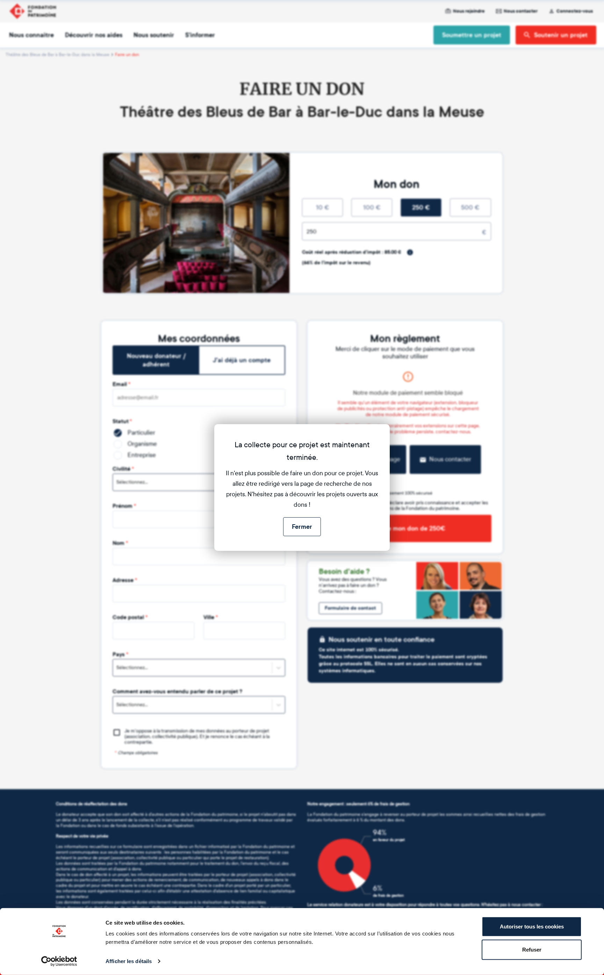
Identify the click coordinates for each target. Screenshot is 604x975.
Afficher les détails (129, 961)
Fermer (302, 526)
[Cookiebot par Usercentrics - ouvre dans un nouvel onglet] (59, 961)
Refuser (531, 949)
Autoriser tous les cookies (532, 927)
